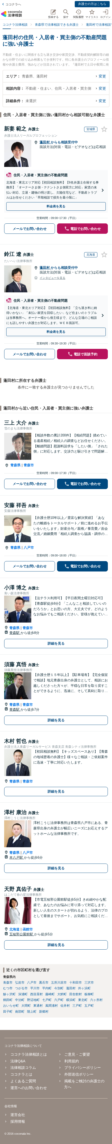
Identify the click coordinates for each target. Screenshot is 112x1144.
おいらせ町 (11, 1005)
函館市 (28, 929)
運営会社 (17, 1115)
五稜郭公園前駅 (21, 934)
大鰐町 (62, 994)
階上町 (31, 1011)
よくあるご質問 (23, 1081)
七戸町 (47, 1000)
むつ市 (8, 988)
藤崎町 (50, 994)
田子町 (8, 1011)
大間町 (26, 1005)
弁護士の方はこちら (92, 4)
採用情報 (17, 1121)
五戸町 (89, 1005)
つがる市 (21, 988)
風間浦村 (51, 1005)
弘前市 (19, 982)
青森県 (15, 465)
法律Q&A (17, 1061)
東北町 (83, 1000)
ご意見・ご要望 (77, 1054)
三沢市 (89, 982)
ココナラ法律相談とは (28, 1054)
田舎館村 (75, 994)
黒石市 (43, 982)
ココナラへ (13, 4)
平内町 (47, 988)
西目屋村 (36, 994)
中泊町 (19, 1000)
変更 (102, 76)
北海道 (14, 929)
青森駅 (15, 633)
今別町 (59, 988)
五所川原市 (59, 982)
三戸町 (77, 1005)
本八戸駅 (16, 857)
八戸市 (29, 547)
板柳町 (89, 994)
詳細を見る (56, 643)
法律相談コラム (23, 1067)
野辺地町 (33, 1000)
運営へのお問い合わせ (28, 1088)
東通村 (38, 1005)
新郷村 (43, 1011)
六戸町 (59, 1000)
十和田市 (75, 982)
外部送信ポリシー (79, 1074)
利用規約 (71, 1061)
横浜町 (71, 1000)
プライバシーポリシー (82, 1067)
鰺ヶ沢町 (9, 994)
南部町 (19, 1011)
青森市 (29, 465)
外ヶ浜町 (84, 988)
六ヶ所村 (96, 1000)
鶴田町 (8, 1000)
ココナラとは (21, 1074)
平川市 (35, 988)
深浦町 (23, 994)
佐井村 (65, 1005)
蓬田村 (45, 142)
